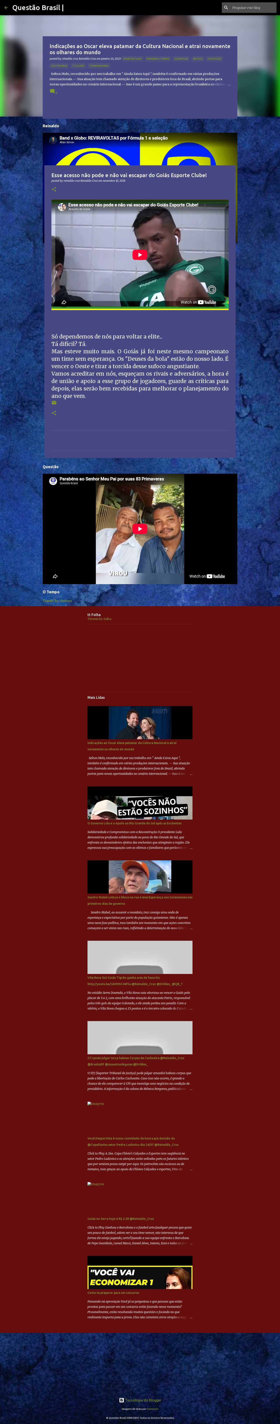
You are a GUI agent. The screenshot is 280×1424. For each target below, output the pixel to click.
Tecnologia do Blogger (142, 1400)
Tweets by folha (99, 619)
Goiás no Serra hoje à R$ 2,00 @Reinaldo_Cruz (121, 1218)
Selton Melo (59, 65)
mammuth (152, 1409)
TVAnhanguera (98, 65)
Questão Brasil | (38, 7)
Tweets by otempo (57, 601)
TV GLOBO (78, 65)
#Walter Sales (132, 58)
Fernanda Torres (158, 58)
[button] (54, 190)
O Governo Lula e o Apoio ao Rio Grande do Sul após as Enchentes (135, 823)
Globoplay (181, 58)
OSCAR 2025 (214, 58)
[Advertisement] (140, 658)
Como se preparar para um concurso (113, 1293)
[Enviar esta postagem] (54, 404)
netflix (198, 58)
